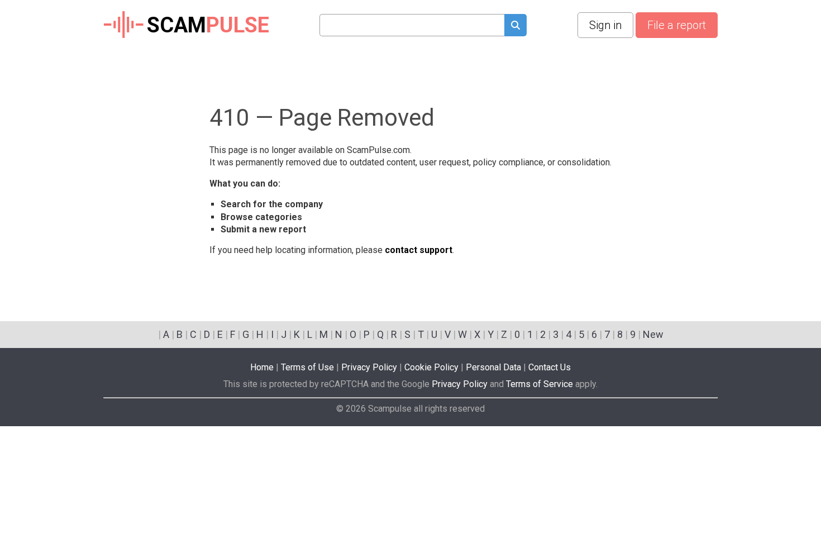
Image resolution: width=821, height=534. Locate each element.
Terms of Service (539, 384)
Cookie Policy (431, 367)
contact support (418, 250)
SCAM (208, 25)
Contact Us (549, 367)
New (653, 334)
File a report (676, 25)
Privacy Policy (369, 367)
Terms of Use (307, 367)
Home (262, 367)
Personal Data (493, 367)
